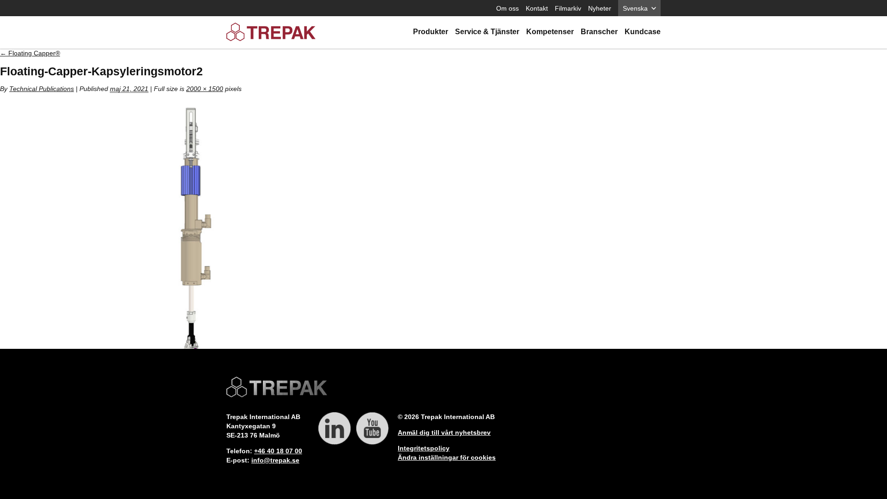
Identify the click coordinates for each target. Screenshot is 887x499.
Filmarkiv (568, 8)
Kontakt (537, 8)
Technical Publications (41, 88)
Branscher (599, 32)
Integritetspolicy (424, 448)
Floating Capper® (30, 53)
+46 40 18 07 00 (278, 451)
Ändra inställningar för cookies (447, 457)
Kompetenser (550, 32)
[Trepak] (271, 33)
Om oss (507, 8)
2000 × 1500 (204, 88)
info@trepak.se (275, 460)
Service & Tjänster (487, 32)
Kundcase (643, 32)
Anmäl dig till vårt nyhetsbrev (444, 432)
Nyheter (599, 8)
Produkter (430, 32)
